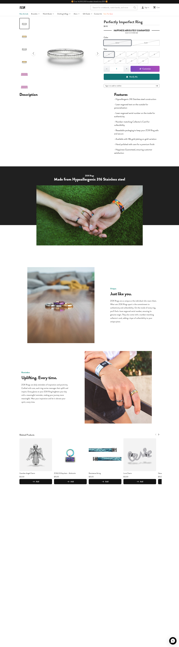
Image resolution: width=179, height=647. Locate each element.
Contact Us (98, 14)
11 (131, 61)
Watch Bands (47, 14)
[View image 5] (24, 74)
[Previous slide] (33, 53)
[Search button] (134, 7)
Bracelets (34, 14)
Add (37, 481)
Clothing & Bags (62, 14)
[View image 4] (24, 61)
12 (143, 61)
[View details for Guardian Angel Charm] (35, 454)
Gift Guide (86, 14)
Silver (117, 43)
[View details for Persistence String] (105, 454)
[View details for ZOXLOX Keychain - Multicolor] (70, 454)
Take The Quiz (108, 14)
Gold (146, 43)
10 (120, 61)
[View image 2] (24, 36)
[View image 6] (24, 87)
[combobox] (114, 7)
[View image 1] (24, 23)
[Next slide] (97, 53)
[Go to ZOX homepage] (22, 7)
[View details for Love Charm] (139, 454)
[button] (173, 641)
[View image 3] (24, 49)
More (75, 14)
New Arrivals (23, 14)
